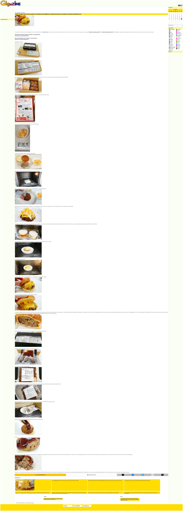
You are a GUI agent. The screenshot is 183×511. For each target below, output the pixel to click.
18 (173, 18)
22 (181, 18)
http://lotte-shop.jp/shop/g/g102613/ (22, 35)
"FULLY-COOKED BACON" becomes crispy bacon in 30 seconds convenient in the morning (65, 490)
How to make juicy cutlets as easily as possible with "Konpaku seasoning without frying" (137, 490)
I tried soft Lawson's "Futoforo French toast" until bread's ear (24, 490)
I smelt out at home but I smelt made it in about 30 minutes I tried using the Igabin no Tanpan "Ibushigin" (103, 502)
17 (171, 18)
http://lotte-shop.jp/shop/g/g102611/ (22, 39)
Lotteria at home (45, 32)
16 (169, 18)
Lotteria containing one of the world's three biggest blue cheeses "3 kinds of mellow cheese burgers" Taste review (105, 490)
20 (177, 18)
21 (179, 18)
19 (175, 18)
